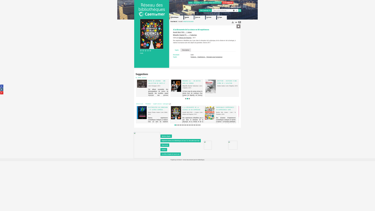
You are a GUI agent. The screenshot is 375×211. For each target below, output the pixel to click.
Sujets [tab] (177, 50)
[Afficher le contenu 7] (185, 125)
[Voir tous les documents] (170, 104)
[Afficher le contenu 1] (185, 98)
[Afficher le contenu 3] (189, 98)
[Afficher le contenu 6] (184, 125)
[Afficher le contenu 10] (191, 125)
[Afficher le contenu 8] (187, 125)
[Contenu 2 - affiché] (187, 98)
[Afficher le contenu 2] (177, 125)
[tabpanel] (204, 56)
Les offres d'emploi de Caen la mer (171, 154)
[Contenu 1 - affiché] (175, 125)
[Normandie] (233, 145)
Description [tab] (185, 50)
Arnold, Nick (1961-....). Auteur (182, 32)
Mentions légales (166, 136)
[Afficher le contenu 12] (194, 125)
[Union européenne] (208, 145)
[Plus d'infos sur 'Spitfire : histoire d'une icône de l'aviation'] (210, 86)
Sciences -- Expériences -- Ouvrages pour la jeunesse (206, 57)
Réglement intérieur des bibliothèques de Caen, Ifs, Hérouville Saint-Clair (181, 141)
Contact (164, 150)
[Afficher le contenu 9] (189, 125)
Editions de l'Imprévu (185, 38)
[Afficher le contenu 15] (199, 125)
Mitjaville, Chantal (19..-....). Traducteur (185, 35)
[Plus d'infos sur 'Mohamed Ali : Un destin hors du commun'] (176, 86)
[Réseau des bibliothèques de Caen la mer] (147, 145)
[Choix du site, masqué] (201, 2)
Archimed (179, 160)
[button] (205, 10)
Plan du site (165, 145)
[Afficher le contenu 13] (196, 125)
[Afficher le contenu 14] (198, 125)
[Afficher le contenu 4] (180, 125)
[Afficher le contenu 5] (182, 125)
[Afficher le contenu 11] (192, 125)
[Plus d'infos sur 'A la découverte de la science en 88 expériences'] (176, 112)
